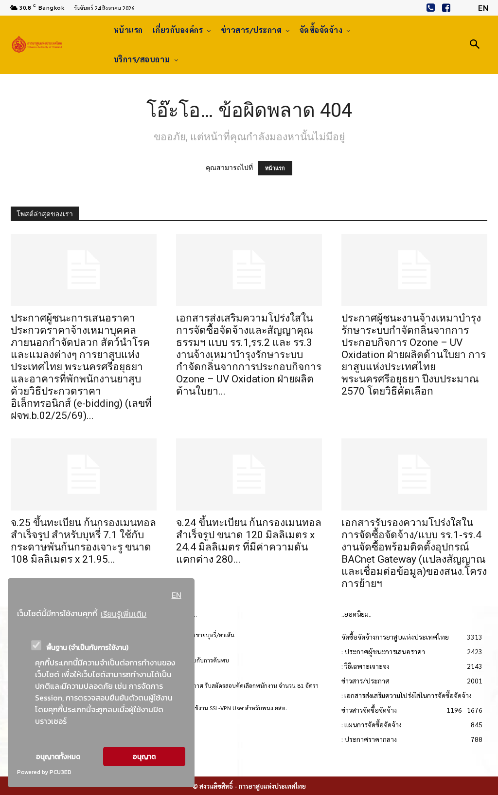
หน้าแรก (275, 168)
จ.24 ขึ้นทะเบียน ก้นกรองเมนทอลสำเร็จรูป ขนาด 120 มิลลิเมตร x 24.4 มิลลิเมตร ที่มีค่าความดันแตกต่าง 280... (248, 541)
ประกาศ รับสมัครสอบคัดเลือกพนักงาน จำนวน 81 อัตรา (251, 685)
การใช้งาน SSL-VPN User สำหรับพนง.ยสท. (235, 708)
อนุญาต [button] (144, 756)
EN (176, 595)
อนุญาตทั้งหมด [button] (58, 756)
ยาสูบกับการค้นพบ (206, 660)
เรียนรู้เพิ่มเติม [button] (123, 614)
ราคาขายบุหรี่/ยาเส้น (208, 635)
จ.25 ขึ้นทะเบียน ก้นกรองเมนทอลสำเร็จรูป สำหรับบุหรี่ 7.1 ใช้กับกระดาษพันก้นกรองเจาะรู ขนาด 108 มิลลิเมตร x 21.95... (83, 541)
